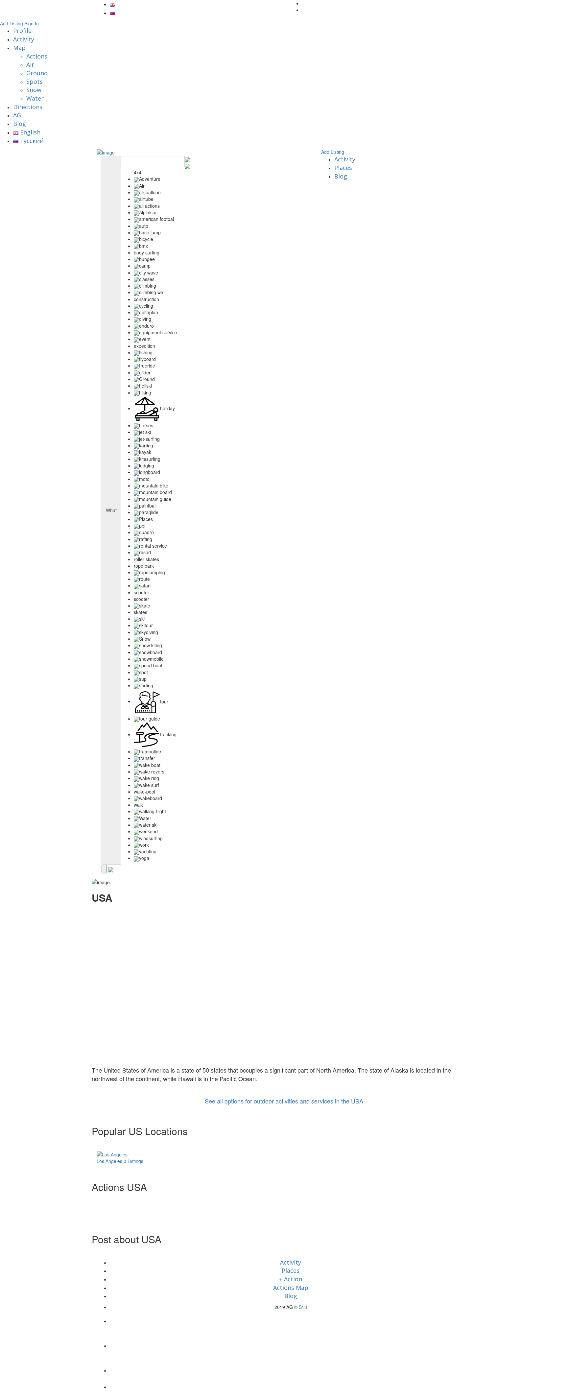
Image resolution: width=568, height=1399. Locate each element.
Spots (34, 81)
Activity (23, 39)
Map (19, 48)
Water (35, 98)
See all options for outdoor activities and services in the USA (284, 1101)
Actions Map (290, 1288)
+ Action (290, 1279)
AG (17, 115)
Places (343, 168)
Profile (22, 31)
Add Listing (11, 23)
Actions (36, 56)
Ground (37, 73)
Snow (33, 90)
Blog (19, 124)
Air (30, 64)
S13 (303, 1307)
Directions (27, 107)
